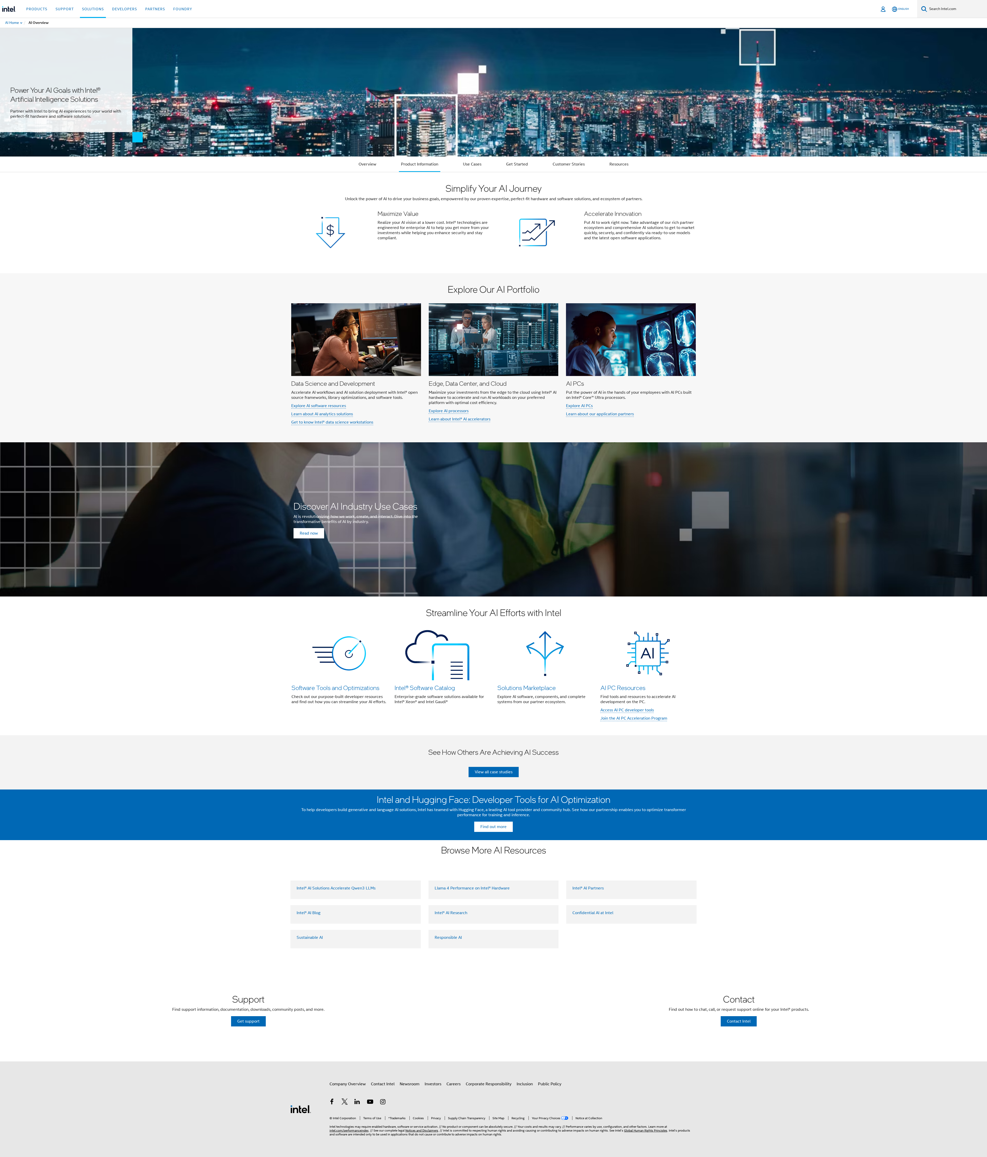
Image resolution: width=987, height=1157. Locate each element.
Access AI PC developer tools (627, 710)
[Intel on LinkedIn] (357, 1102)
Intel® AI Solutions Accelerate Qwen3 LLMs (336, 888)
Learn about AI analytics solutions (322, 414)
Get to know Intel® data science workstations (332, 422)
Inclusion (525, 1084)
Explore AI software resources (318, 405)
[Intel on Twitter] (344, 1102)
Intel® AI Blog (309, 912)
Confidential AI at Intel (592, 912)
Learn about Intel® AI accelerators (459, 419)
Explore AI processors (449, 411)
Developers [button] (124, 9)
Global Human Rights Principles (645, 1130)
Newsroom (409, 1084)
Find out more (493, 826)
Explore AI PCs (579, 405)
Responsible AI (448, 937)
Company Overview (348, 1084)
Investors (433, 1084)
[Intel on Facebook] (331, 1102)
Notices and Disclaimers (421, 1130)
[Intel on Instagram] (382, 1102)
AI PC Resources (622, 688)
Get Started (517, 164)
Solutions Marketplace (526, 688)
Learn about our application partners (600, 414)
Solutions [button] (93, 9)
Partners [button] (155, 9)
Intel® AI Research (451, 912)
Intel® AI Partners (588, 888)
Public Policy (549, 1084)
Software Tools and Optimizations (335, 688)
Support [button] (65, 9)
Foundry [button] (182, 9)
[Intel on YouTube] (370, 1102)
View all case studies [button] (494, 772)
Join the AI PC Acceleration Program (633, 718)
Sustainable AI (310, 937)
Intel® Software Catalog (425, 688)
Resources (618, 164)
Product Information (419, 164)
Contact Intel (383, 1084)
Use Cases (472, 164)
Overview (367, 164)
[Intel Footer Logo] (300, 1109)
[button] (493, 222)
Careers (453, 1084)
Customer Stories (569, 164)
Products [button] (36, 9)
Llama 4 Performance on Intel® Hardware (472, 888)
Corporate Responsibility (488, 1084)
